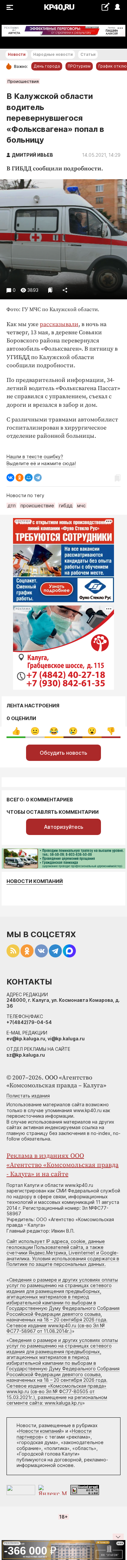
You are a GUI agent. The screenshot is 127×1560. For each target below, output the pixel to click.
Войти (117, 7)
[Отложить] (50, 290)
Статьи (87, 54)
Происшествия (23, 81)
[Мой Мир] (29, 477)
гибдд (65, 505)
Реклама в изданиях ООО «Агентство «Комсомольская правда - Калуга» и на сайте (63, 1165)
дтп (11, 505)
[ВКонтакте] (10, 477)
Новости (16, 54)
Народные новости (53, 54)
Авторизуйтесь (63, 827)
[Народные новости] (105, 7)
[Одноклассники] (19, 477)
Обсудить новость (63, 752)
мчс (81, 505)
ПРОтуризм (79, 66)
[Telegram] (38, 477)
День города (47, 66)
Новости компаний (35, 881)
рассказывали (59, 324)
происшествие (37, 505)
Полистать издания (28, 1095)
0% (16, 731)
